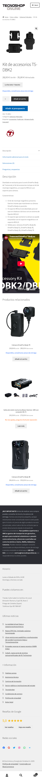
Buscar (21, 775)
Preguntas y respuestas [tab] (11, 169)
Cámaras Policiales (26, 17)
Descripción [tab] (6, 151)
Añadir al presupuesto (15, 108)
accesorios (13, 119)
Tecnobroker (10, 690)
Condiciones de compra (13, 694)
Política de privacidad (13, 698)
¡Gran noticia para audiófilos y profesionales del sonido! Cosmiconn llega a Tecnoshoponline (21, 639)
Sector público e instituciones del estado (20, 685)
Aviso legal (9, 702)
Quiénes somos (10, 673)
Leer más (21, 426)
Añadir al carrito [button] (21, 359)
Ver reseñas (9, 727)
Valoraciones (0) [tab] (8, 163)
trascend (5, 122)
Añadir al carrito (20, 99)
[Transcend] (10, 133)
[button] (36, 28)
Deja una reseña (25, 727)
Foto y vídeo (14, 17)
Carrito (32, 773)
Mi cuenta (7, 775)
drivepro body (29, 119)
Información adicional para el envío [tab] (15, 157)
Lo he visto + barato (12, 85)
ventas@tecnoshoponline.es (25, 553)
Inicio (6, 17)
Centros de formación (13, 681)
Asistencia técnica (12, 677)
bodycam (20, 119)
